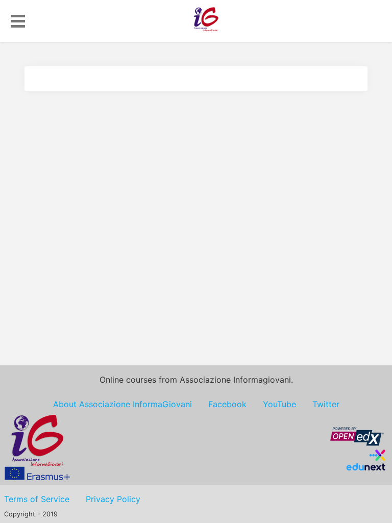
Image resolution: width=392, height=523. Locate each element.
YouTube (279, 404)
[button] (18, 19)
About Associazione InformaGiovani (122, 404)
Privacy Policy (113, 499)
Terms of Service (36, 499)
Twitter (325, 404)
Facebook (227, 404)
